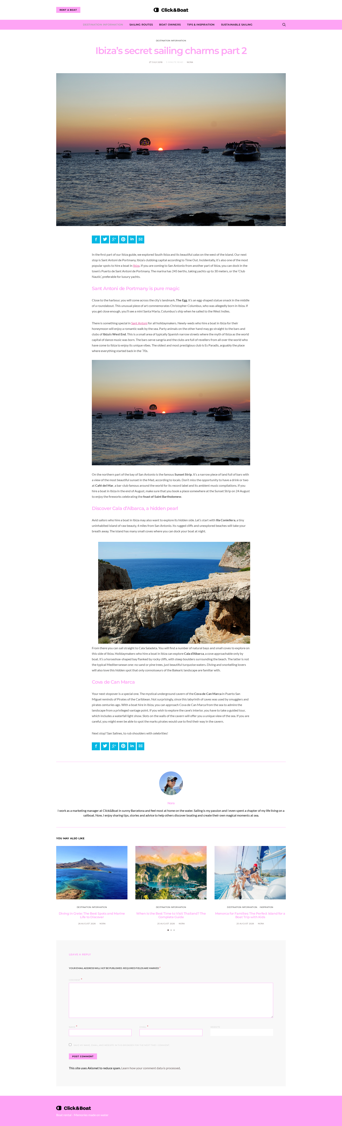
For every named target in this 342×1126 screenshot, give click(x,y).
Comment (74, 980)
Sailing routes (141, 24)
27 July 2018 (155, 62)
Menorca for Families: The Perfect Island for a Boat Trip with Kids (250, 915)
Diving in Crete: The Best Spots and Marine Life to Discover (92, 915)
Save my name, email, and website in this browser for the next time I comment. (122, 1045)
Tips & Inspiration (201, 24)
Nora (190, 62)
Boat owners (170, 24)
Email (144, 1027)
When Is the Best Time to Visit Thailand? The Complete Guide (171, 915)
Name (73, 1027)
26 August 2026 (87, 923)
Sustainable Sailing (237, 24)
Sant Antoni (139, 323)
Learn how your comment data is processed (150, 1068)
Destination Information (103, 24)
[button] (168, 930)
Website (215, 1027)
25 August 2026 (166, 923)
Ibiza (136, 265)
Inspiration (266, 907)
